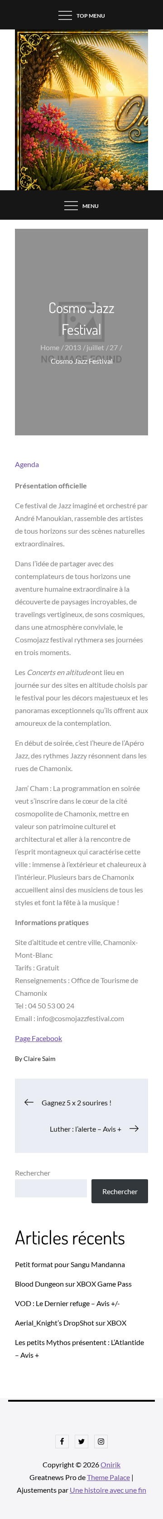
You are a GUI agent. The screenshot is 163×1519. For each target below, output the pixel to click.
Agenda (27, 464)
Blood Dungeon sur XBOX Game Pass (73, 1283)
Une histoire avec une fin (108, 1489)
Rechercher (32, 1172)
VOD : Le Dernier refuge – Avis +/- (67, 1303)
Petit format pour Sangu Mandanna (70, 1264)
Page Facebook (38, 1038)
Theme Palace (108, 1477)
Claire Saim (40, 1058)
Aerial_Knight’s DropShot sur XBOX (70, 1322)
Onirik (110, 1464)
